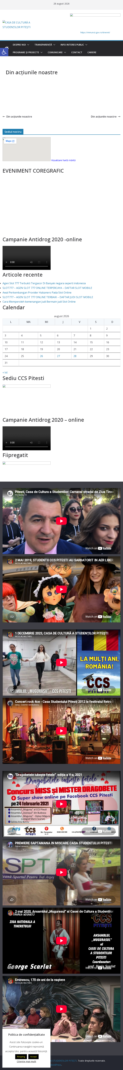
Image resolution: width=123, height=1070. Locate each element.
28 (75, 356)
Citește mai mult (26, 1061)
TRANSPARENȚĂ (43, 44)
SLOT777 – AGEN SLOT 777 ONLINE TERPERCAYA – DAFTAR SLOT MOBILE (47, 288)
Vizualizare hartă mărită (63, 160)
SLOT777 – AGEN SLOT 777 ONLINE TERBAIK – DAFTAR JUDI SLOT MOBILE (48, 297)
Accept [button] (33, 1056)
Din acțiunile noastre (19, 116)
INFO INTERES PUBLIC (72, 44)
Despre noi (19, 44)
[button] (27, 44)
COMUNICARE (55, 52)
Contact (76, 52)
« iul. (5, 372)
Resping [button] (21, 1056)
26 (41, 356)
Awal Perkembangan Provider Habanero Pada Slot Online (37, 292)
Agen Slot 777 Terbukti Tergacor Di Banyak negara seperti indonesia (44, 283)
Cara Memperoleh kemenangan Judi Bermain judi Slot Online (39, 301)
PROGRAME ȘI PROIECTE (26, 52)
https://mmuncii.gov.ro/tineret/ (95, 32)
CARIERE (91, 52)
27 (58, 356)
